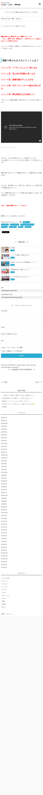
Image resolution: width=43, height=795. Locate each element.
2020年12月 (4, 455)
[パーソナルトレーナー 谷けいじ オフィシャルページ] (11, 4)
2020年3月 (4, 466)
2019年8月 (4, 478)
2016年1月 (4, 550)
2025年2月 (4, 417)
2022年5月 (4, 435)
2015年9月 (4, 561)
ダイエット (26, 222)
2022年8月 (4, 426)
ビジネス (4, 589)
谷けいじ (28, 227)
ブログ (12, 250)
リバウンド (13, 227)
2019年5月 (4, 484)
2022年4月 (4, 437)
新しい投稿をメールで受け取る (13, 351)
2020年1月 (4, 469)
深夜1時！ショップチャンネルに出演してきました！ (16, 401)
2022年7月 (4, 429)
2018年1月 (4, 510)
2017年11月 (4, 512)
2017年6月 (4, 524)
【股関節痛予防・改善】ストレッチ (20, 269)
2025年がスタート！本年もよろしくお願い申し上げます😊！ (18, 404)
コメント (16, 222)
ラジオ (4, 598)
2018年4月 (4, 504)
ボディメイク (5, 595)
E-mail (3, 334)
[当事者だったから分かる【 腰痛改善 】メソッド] (5, 265)
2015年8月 (4, 564)
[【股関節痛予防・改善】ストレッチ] (5, 272)
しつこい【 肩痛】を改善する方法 (19, 255)
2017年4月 (4, 530)
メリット (4, 227)
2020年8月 (4, 463)
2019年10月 (4, 472)
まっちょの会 (5, 578)
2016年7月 (4, 535)
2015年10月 (4, 559)
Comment (4, 311)
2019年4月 (4, 486)
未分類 (4, 604)
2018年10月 (4, 495)
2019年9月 (4, 475)
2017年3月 (4, 533)
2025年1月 (4, 420)
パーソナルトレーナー (28, 224)
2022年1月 (4, 440)
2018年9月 (4, 498)
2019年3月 (4, 489)
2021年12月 (4, 443)
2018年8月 (4, 501)
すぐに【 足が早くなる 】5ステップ (20, 277)
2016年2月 (4, 547)
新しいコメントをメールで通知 (13, 347)
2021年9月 (4, 446)
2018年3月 (4, 507)
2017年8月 (4, 518)
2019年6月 (4, 481)
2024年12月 (4, 423)
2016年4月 (4, 541)
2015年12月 (4, 553)
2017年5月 (4, 527)
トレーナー (5, 587)
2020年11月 (4, 458)
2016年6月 (4, 538)
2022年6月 (4, 432)
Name (3, 327)
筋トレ (21, 227)
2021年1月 (4, 452)
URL (2, 340)
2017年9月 (4, 515)
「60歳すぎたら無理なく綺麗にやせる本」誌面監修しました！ (19, 395)
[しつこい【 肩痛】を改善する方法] (5, 258)
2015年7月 (4, 567)
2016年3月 (4, 544)
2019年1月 (4, 492)
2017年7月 (4, 521)
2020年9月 (4, 461)
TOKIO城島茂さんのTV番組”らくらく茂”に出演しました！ (17, 398)
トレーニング (14, 224)
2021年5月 (4, 449)
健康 (3, 601)
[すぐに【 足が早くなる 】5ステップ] (5, 279)
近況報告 (12, 248)
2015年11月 (4, 556)
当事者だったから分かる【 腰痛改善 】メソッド (23, 262)
